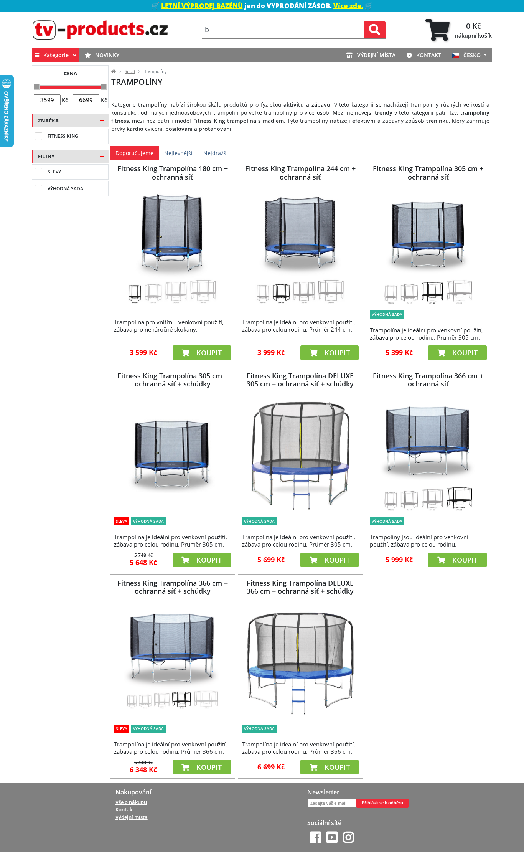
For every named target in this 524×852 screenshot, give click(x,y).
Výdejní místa (375, 55)
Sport (130, 71)
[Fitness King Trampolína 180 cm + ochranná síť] (172, 248)
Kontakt (428, 55)
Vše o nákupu (131, 802)
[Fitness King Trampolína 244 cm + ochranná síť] (300, 248)
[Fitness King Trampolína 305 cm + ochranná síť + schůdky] (172, 454)
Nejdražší (215, 153)
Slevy (54, 171)
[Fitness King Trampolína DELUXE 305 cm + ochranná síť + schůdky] (300, 454)
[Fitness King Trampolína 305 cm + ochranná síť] (428, 248)
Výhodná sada (65, 188)
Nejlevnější (178, 153)
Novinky (106, 55)
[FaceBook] (315, 837)
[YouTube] (332, 837)
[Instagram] (348, 837)
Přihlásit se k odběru (382, 803)
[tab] (458, 30)
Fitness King (63, 136)
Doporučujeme (134, 153)
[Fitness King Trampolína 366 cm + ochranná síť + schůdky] (172, 662)
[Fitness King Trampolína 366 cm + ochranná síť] (428, 454)
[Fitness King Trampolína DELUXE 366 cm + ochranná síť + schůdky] (300, 662)
